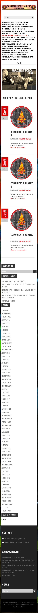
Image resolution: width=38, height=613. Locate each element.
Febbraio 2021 (6, 409)
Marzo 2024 (5, 310)
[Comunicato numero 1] (21, 210)
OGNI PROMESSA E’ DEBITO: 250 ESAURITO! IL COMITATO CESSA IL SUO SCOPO (18, 296)
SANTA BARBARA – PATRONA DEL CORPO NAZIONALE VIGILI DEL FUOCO (18, 285)
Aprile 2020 (5, 442)
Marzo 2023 (5, 330)
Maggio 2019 (5, 478)
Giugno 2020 (5, 435)
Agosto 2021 (5, 389)
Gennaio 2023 (5, 336)
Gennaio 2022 (5, 372)
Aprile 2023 (5, 326)
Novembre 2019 (6, 458)
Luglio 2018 (5, 507)
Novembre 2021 (6, 379)
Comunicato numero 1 (21, 236)
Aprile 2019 (5, 481)
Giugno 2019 (5, 474)
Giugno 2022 (5, 356)
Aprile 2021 (5, 402)
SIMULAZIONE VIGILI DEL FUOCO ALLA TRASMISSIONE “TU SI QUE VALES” (18, 291)
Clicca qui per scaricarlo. (18, 147)
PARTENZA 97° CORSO (8, 301)
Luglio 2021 (5, 392)
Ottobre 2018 (6, 501)
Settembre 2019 (6, 465)
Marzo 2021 (5, 405)
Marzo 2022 (5, 366)
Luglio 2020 (5, 432)
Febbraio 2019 (6, 488)
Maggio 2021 (5, 399)
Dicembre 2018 (6, 494)
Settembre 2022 (6, 349)
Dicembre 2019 (6, 455)
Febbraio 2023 (6, 333)
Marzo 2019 (5, 484)
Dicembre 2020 (6, 415)
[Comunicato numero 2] (21, 158)
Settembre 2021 (6, 386)
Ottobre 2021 (6, 382)
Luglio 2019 (5, 471)
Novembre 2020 (6, 419)
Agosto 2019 (5, 468)
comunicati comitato (25, 139)
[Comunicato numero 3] (21, 107)
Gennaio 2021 (5, 412)
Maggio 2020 (5, 438)
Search (35, 271)
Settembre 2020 (6, 425)
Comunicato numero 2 (21, 184)
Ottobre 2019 (6, 461)
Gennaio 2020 (5, 451)
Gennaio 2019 (5, 491)
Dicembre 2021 (6, 376)
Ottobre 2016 (6, 511)
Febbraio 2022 (6, 369)
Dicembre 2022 (6, 340)
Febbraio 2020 (6, 448)
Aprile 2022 (5, 363)
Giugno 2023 (5, 323)
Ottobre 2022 (6, 346)
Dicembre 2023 (6, 313)
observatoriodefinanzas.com (14, 35)
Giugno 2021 (5, 395)
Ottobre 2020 (6, 422)
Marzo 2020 (5, 445)
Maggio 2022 (5, 359)
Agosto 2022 (5, 353)
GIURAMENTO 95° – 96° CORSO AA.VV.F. (13, 281)
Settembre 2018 (6, 504)
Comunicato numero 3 (21, 133)
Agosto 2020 (5, 428)
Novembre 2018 (6, 497)
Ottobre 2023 (6, 317)
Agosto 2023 (5, 320)
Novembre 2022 (6, 343)
